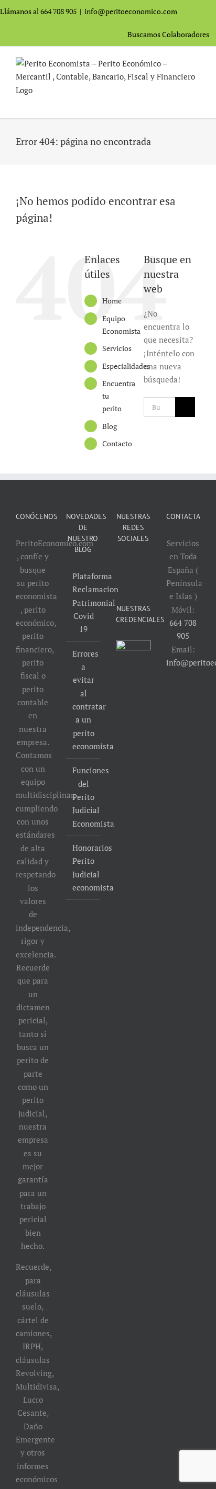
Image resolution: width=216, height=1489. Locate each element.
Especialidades (126, 366)
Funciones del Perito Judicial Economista (83, 796)
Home (112, 301)
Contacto (117, 443)
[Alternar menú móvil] (196, 102)
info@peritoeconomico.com (130, 11)
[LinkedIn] (140, 565)
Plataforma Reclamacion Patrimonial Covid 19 (83, 602)
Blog (109, 426)
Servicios (117, 348)
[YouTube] (126, 565)
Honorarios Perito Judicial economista (83, 867)
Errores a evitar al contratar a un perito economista (83, 699)
